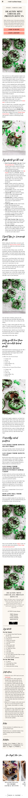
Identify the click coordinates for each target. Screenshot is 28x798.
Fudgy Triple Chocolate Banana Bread (13, 545)
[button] (2, 1)
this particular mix (9, 164)
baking (18, 543)
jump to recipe (14, 29)
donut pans (7, 677)
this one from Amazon (15, 244)
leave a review (14, 33)
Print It (13, 623)
